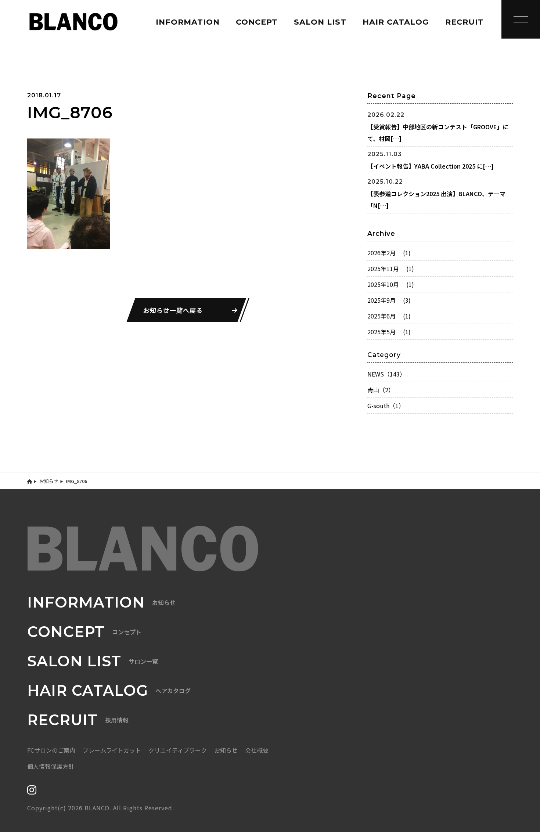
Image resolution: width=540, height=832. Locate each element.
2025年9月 (389, 300)
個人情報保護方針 (50, 766)
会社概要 (257, 750)
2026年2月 (389, 252)
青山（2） (380, 389)
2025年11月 (390, 268)
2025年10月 (390, 284)
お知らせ (48, 481)
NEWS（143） (386, 374)
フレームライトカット (112, 750)
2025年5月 (389, 331)
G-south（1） (385, 405)
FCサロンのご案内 (51, 750)
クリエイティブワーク (177, 750)
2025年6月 (389, 315)
